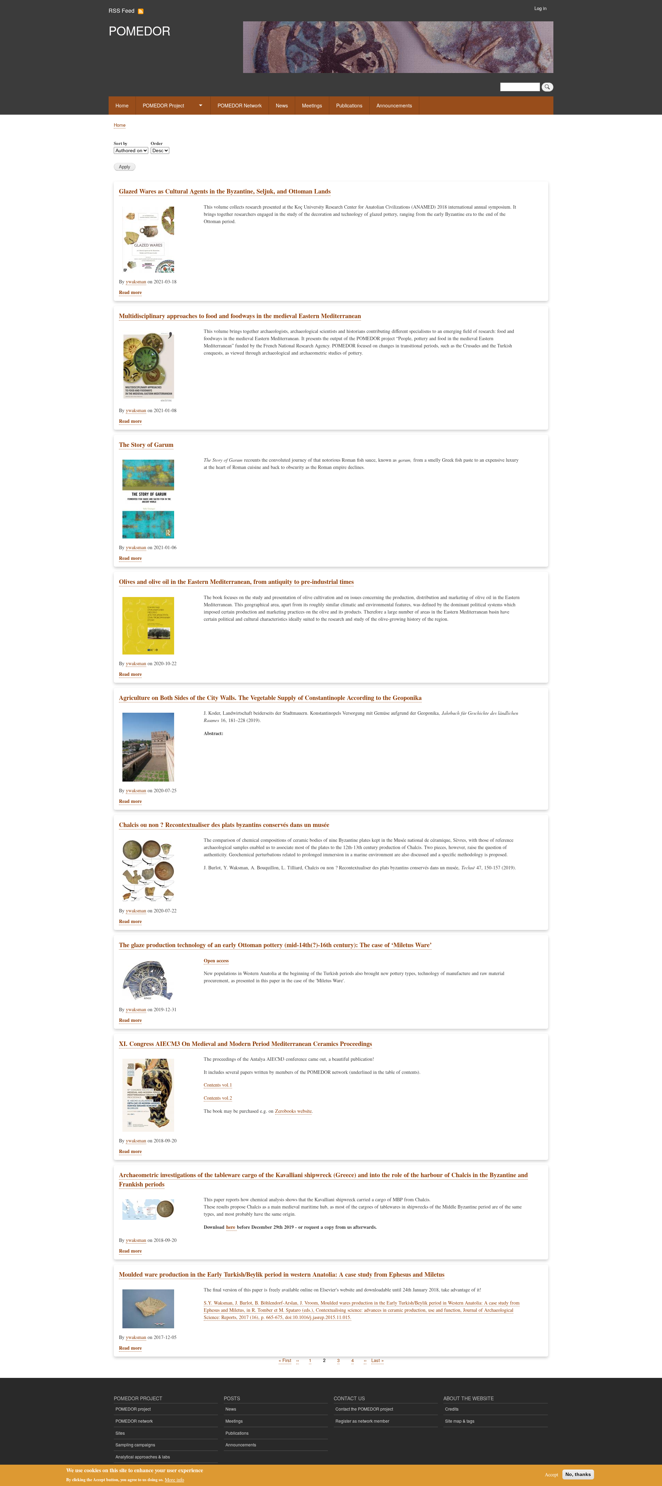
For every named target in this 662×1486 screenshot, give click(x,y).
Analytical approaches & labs (143, 1456)
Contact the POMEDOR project (364, 1409)
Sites (120, 1433)
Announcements (394, 105)
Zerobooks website (293, 1111)
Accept (551, 1474)
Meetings (312, 105)
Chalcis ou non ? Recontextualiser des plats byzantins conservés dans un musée (224, 824)
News (282, 105)
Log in (540, 8)
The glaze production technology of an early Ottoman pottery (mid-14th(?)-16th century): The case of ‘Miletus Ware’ (275, 944)
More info (174, 1479)
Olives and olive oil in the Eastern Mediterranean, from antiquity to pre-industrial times (236, 581)
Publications (349, 105)
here (231, 1227)
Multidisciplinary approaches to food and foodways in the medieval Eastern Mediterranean (240, 315)
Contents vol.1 (218, 1084)
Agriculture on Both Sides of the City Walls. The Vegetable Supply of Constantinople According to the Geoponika (270, 697)
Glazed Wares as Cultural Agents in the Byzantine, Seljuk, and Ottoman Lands (225, 191)
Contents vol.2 (218, 1098)
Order (157, 143)
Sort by (121, 143)
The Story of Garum (146, 444)
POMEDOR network (134, 1421)
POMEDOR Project (163, 105)
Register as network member (362, 1421)
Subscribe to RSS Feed (140, 12)
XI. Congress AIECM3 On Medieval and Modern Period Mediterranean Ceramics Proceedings (245, 1043)
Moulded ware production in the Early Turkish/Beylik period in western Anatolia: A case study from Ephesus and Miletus (281, 1274)
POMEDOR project (133, 1409)
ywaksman (136, 281)
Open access (216, 960)
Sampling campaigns (135, 1444)
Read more (130, 292)
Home (122, 105)
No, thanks (578, 1474)
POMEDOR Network (240, 105)
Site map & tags (459, 1421)
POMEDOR (139, 30)
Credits (452, 1409)
